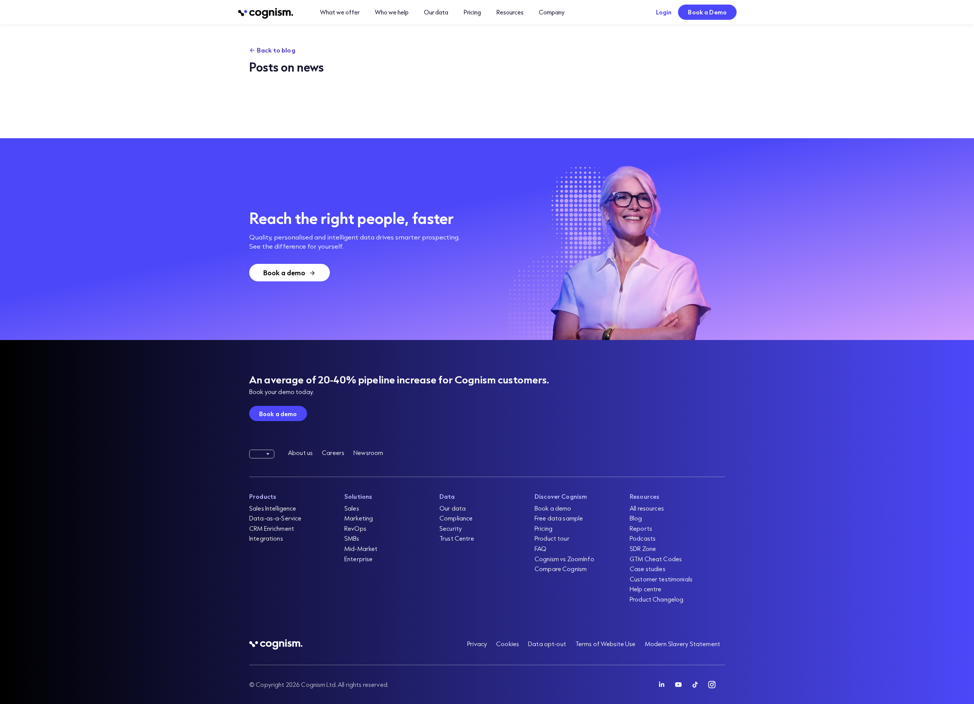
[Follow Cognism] (661, 684)
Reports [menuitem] (641, 528)
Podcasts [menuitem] (643, 538)
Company (552, 12)
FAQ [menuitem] (540, 548)
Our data (436, 12)
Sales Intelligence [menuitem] (272, 508)
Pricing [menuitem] (543, 528)
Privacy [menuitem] (477, 644)
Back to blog (276, 50)
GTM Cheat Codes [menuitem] (656, 559)
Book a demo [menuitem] (553, 508)
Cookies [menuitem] (507, 644)
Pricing (472, 12)
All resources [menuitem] (647, 508)
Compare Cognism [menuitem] (561, 569)
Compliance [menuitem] (456, 518)
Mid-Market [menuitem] (360, 548)
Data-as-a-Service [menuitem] (275, 518)
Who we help (392, 12)
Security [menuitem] (450, 528)
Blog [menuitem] (636, 518)
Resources (510, 12)
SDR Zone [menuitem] (643, 548)
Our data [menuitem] (452, 508)
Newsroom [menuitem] (368, 453)
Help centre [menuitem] (646, 589)
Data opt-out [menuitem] (547, 644)
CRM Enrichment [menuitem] (271, 528)
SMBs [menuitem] (352, 538)
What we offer (340, 12)
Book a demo (278, 414)
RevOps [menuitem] (355, 528)
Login (664, 12)
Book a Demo (707, 12)
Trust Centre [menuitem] (456, 538)
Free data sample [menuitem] (559, 518)
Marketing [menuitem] (358, 518)
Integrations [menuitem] (266, 538)
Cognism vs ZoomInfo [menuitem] (564, 559)
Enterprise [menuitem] (358, 559)
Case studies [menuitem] (647, 569)
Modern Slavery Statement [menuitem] (682, 644)
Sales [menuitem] (351, 508)
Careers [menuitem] (333, 453)
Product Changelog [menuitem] (656, 599)
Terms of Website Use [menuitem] (605, 644)
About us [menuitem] (300, 453)
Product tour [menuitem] (552, 538)
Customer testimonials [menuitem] (661, 579)
